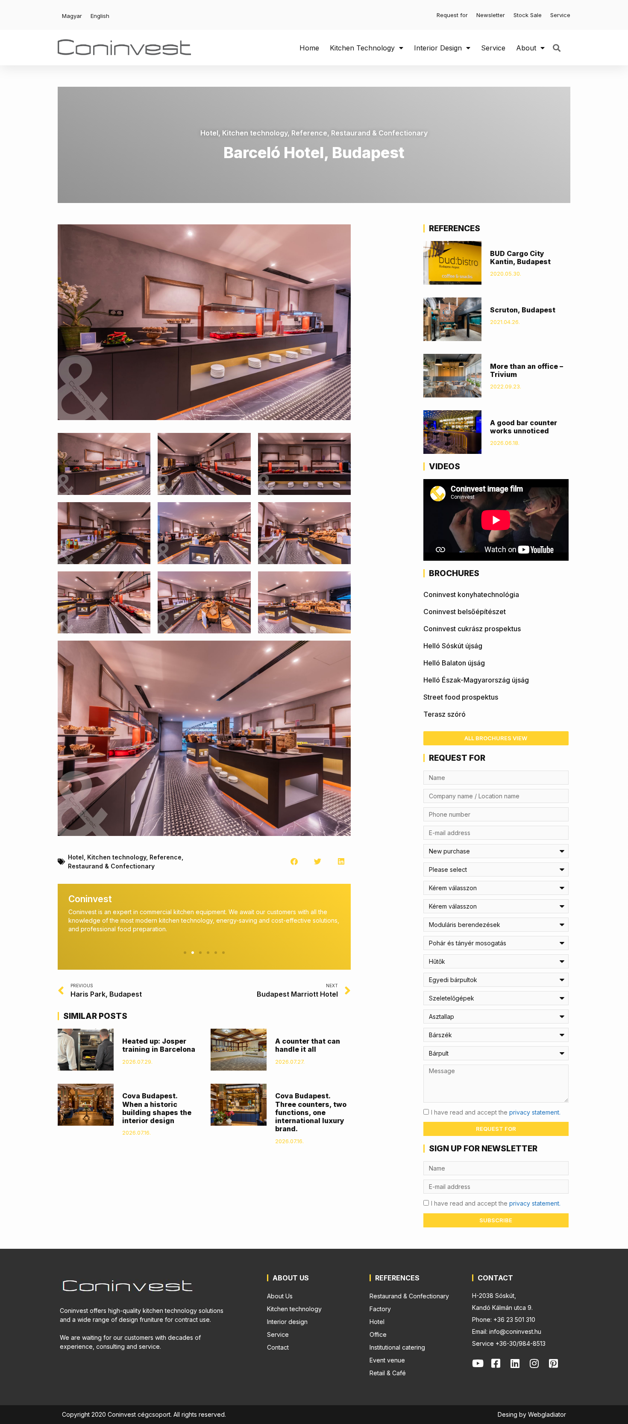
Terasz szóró (444, 714)
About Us (280, 1296)
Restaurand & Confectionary (379, 133)
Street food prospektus (460, 697)
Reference (309, 133)
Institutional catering (397, 1347)
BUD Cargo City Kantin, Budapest (520, 257)
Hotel (209, 133)
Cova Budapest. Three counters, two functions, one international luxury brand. (310, 1112)
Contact (278, 1347)
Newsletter (490, 15)
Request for (452, 15)
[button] (556, 48)
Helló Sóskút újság (452, 645)
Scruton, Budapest (522, 310)
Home (309, 48)
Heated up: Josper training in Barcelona (158, 1045)
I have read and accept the (496, 1112)
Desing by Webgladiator (532, 1414)
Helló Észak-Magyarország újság (476, 680)
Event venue (387, 1360)
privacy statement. (535, 1112)
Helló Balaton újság (454, 663)
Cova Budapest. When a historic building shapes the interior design (156, 1108)
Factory (380, 1308)
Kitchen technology (362, 48)
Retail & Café (388, 1373)
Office (378, 1334)
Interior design (438, 48)
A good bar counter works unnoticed (523, 426)
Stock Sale (528, 15)
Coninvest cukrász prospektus (472, 628)
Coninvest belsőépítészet (464, 611)
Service (560, 15)
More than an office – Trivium (526, 370)
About (526, 48)
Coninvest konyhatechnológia (471, 594)
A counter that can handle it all (307, 1045)
